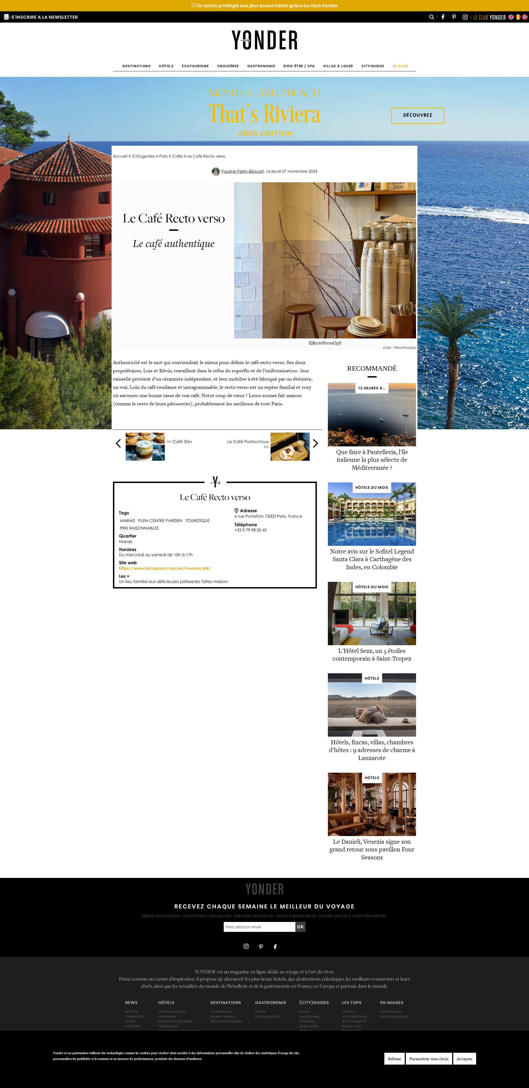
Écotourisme (195, 66)
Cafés (177, 156)
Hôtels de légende (175, 1021)
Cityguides (373, 66)
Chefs (260, 1012)
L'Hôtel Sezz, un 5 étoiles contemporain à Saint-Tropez (372, 654)
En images (391, 1002)
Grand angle (222, 1016)
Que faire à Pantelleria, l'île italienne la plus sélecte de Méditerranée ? (372, 459)
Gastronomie (261, 66)
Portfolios (391, 1012)
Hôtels (166, 66)
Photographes (394, 1016)
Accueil (120, 156)
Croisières (228, 66)
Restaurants (267, 1016)
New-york (309, 1026)
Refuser (394, 1059)
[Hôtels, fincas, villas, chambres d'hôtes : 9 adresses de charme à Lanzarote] (372, 735)
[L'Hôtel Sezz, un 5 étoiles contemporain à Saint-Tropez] (372, 643)
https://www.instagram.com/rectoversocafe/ (165, 568)
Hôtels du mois (172, 1012)
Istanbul (307, 1021)
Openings (167, 1016)
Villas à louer (338, 66)
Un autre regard (226, 1021)
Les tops (351, 1002)
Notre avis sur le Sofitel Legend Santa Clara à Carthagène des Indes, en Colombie (372, 559)
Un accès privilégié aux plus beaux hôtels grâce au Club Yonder (264, 5)
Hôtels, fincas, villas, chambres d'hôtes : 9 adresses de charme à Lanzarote (372, 750)
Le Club (401, 66)
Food (130, 1021)
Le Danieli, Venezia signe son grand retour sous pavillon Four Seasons (372, 849)
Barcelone (309, 1016)
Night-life (351, 1026)
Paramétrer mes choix (429, 1059)
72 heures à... (222, 1012)
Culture (132, 1026)
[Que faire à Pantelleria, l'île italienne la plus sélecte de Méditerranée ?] (372, 444)
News (131, 1002)
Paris (163, 156)
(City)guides (143, 156)
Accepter (465, 1059)
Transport (135, 1016)
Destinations (137, 66)
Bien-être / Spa (299, 66)
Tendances (168, 1026)
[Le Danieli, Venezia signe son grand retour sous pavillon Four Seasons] (372, 834)
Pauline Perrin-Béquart (243, 171)
